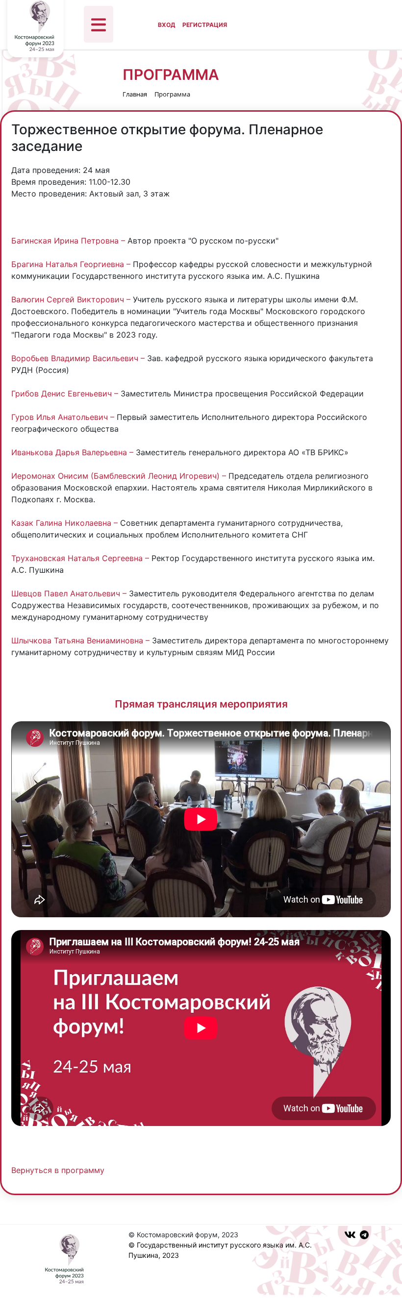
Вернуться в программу (57, 1170)
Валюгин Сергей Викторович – (72, 299)
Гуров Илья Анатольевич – (64, 417)
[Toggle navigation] (98, 24)
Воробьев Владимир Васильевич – (79, 358)
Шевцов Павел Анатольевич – (70, 593)
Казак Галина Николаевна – (65, 523)
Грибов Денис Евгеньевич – (66, 393)
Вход (166, 24)
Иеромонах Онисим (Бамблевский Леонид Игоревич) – (119, 476)
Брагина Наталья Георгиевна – (72, 264)
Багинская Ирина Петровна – (69, 240)
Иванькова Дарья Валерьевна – (73, 452)
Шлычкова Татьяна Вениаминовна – (81, 640)
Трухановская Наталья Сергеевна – (81, 558)
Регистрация (204, 24)
